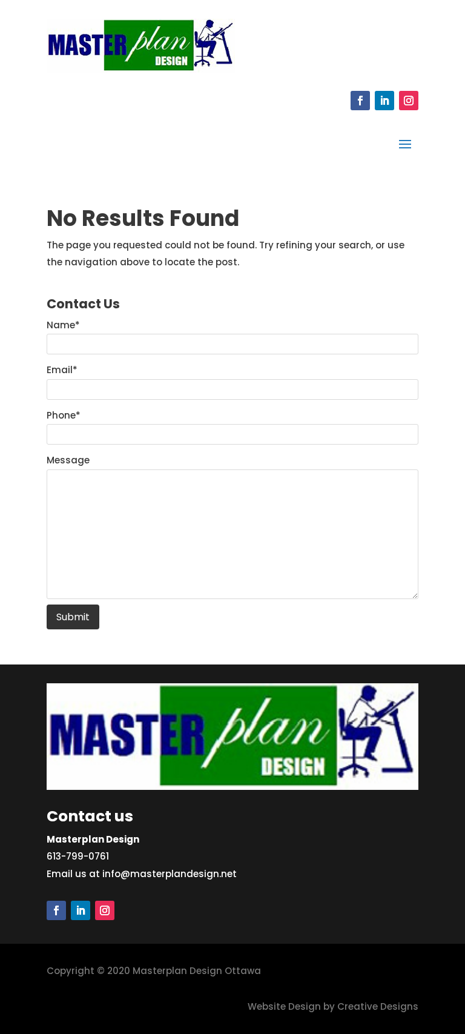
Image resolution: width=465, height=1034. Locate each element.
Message (68, 460)
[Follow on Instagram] (408, 100)
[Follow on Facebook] (360, 100)
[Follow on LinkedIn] (384, 100)
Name (63, 325)
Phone (64, 415)
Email (62, 369)
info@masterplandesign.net (169, 873)
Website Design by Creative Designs (333, 1006)
